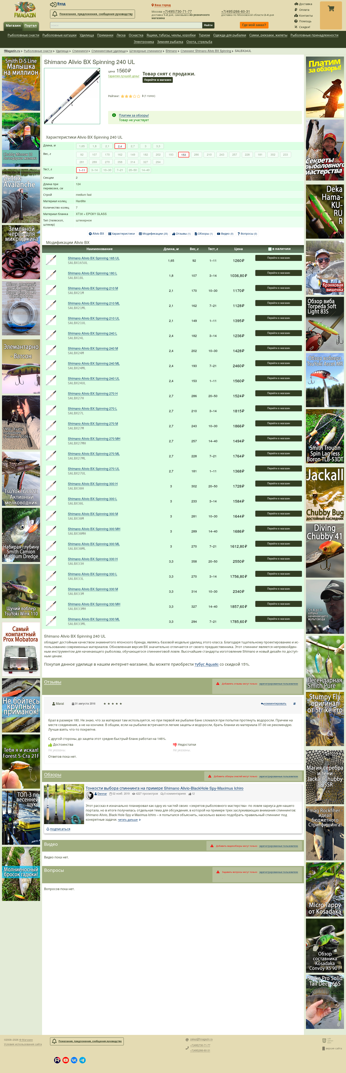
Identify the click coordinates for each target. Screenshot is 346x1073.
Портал (30, 25)
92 (81, 154)
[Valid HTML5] (324, 1040)
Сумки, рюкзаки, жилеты (268, 35)
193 (171, 154)
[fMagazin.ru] (25, 9)
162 (120, 154)
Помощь (305, 21)
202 (158, 154)
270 (107, 162)
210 (209, 154)
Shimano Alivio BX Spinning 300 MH (94, 528)
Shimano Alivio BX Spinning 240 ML (94, 363)
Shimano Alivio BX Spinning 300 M (93, 513)
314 (132, 162)
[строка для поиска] (126, 25)
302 (273, 154)
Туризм (204, 35)
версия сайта (334, 1048)
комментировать (275, 703)
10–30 (107, 170)
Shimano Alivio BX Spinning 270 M (93, 423)
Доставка (305, 4)
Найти (208, 25)
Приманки (105, 35)
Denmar (102, 793)
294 (158, 162)
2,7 (133, 146)
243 (221, 154)
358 (120, 162)
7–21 (120, 170)
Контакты (306, 15)
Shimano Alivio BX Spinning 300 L (92, 498)
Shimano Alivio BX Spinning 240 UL (94, 378)
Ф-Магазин (26, 1040)
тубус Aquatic (207, 664)
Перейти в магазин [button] (157, 80)
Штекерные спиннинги (145, 51)
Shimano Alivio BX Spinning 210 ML (94, 303)
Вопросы (249, 233)
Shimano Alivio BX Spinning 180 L (92, 273)
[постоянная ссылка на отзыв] (294, 703)
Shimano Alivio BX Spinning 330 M (93, 589)
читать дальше (128, 819)
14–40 (146, 170)
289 (94, 162)
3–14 (94, 170)
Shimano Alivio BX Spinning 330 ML (94, 619)
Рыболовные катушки (59, 35)
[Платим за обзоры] (325, 87)
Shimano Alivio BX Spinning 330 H (93, 559)
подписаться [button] (60, 829)
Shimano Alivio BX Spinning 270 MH (94, 438)
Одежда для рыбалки (229, 35)
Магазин (13, 25)
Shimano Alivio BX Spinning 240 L (92, 333)
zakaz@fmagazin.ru (201, 1039)
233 (285, 154)
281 (81, 162)
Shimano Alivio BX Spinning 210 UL (94, 318)
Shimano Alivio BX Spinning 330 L (92, 574)
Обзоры (205, 233)
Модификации (155, 233)
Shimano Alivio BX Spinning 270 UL (94, 468)
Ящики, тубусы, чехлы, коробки (171, 35)
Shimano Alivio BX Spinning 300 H (93, 483)
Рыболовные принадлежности (314, 35)
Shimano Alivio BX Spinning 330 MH (94, 604)
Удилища (87, 35)
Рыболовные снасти (23, 35)
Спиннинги (80, 51)
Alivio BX (98, 233)
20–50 (133, 170)
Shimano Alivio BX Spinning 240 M (93, 348)
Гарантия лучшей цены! (123, 76)
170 (107, 154)
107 (94, 154)
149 (132, 154)
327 (145, 162)
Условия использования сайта (23, 1044)
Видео (227, 233)
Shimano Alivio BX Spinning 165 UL (94, 258)
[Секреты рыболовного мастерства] (325, 150)
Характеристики (123, 233)
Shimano (171, 51)
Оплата (304, 9)
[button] (57, 1060)
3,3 (158, 146)
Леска (121, 35)
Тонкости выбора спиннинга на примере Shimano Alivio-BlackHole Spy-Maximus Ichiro (164, 788)
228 (247, 154)
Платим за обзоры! (134, 115)
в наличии (281, 248)
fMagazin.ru (12, 51)
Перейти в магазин (278, 257)
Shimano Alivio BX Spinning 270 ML (94, 453)
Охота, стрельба (199, 41)
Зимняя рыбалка (170, 41)
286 (196, 154)
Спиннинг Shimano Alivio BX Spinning (206, 51)
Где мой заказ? (254, 25)
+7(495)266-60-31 (235, 11)
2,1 (107, 146)
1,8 (95, 146)
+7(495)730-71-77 (177, 11)
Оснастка (136, 35)
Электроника (144, 41)
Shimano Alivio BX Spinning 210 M (93, 288)
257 (234, 154)
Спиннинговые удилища (109, 51)
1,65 (82, 146)
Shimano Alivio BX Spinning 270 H (93, 393)
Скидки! (304, 27)
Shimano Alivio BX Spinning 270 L (92, 408)
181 (260, 154)
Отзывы (183, 233)
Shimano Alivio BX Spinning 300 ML (94, 544)
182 (145, 154)
